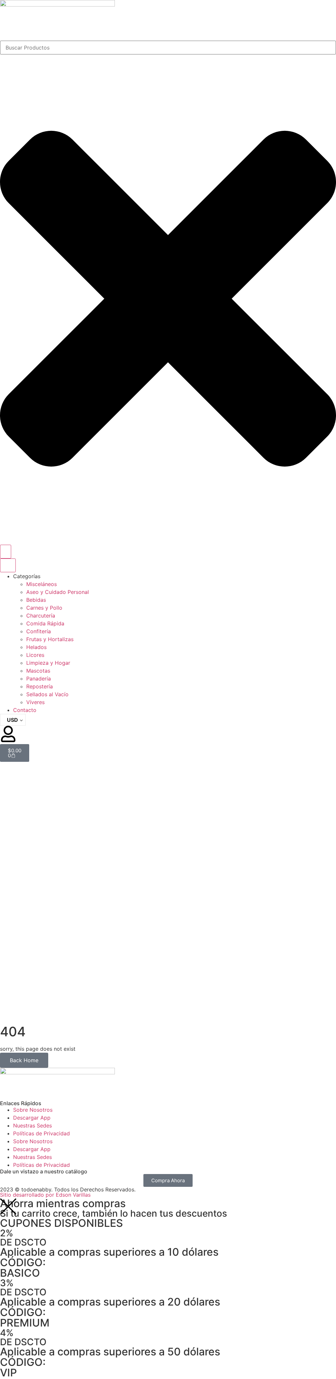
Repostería (39, 686)
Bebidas (36, 600)
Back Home (24, 1060)
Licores (35, 655)
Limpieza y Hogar (48, 662)
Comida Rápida (45, 623)
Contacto (24, 710)
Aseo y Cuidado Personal (57, 592)
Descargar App (32, 1117)
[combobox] (168, 47)
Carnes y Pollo (44, 607)
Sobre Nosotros (32, 1109)
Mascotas (38, 670)
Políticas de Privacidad (41, 1133)
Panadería (38, 678)
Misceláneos (41, 584)
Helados (36, 647)
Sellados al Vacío (47, 694)
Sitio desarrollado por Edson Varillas (45, 1194)
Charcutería (40, 615)
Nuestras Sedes (32, 1125)
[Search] (5, 551)
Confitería (38, 631)
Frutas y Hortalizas (50, 639)
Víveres (35, 702)
